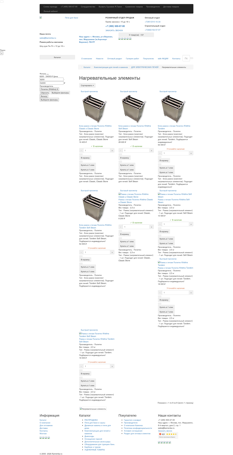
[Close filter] (48, 74)
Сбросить (45, 92)
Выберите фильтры (60, 92)
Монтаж (43, 433)
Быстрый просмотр (89, 91)
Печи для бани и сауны (95, 422)
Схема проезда (50, 6)
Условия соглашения (133, 430)
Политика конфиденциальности (138, 428)
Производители (153, 6)
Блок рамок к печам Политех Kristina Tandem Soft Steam (95, 226)
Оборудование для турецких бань (99, 444)
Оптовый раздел (114, 58)
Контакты (176, 58)
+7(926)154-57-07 (152, 29)
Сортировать (87, 85)
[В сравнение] (81, 162)
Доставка (44, 428)
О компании (86, 58)
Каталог (43, 419)
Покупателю (148, 58)
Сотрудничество (88, 6)
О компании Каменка (133, 425)
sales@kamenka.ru (48, 38)
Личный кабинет (51, 11)
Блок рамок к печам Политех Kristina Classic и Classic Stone (95, 127)
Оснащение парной (93, 438)
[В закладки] (81, 154)
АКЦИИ (163, 58)
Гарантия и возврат (132, 419)
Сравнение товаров (134, 6)
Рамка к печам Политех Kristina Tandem (175, 267)
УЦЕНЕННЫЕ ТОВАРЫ (95, 449)
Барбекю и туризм (93, 447)
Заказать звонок (165, 430)
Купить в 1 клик (87, 169)
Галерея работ (132, 58)
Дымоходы (89, 436)
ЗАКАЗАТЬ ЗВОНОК (114, 30)
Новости (99, 58)
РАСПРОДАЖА (91, 419)
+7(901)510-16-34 (152, 21)
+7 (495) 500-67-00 (69, 6)
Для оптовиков (46, 425)
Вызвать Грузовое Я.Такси (110, 6)
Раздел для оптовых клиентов (137, 433)
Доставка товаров (171, 6)
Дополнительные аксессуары (97, 441)
